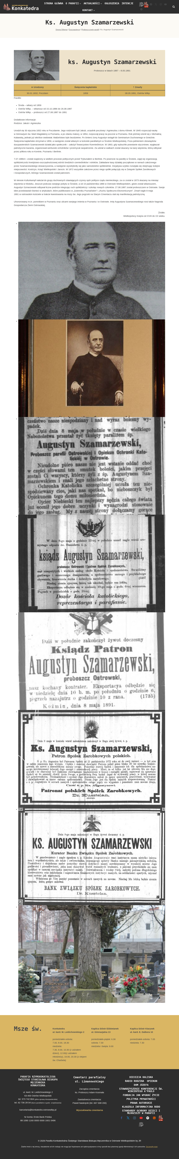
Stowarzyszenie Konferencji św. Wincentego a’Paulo (141, 1090)
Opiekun (152, 1081)
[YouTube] (165, 4)
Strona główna (53, 3)
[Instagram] (161, 4)
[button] (91, 270)
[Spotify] (141, 9)
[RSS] (154, 1118)
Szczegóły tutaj (151, 1147)
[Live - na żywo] (161, 1118)
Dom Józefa (141, 1084)
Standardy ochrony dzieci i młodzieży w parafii (141, 1112)
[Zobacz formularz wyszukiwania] (173, 6)
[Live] (146, 4)
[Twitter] (156, 4)
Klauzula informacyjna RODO (141, 1106)
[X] (128, 1118)
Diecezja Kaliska (141, 1077)
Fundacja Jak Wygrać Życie (141, 1095)
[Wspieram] (141, 4)
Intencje (127, 3)
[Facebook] (151, 4)
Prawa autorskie (141, 1102)
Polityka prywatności (141, 1099)
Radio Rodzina (134, 1081)
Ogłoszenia (112, 3)
